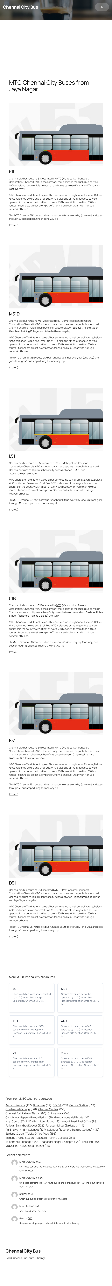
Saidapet (37, 1129)
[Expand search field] (102, 7)
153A (39, 1177)
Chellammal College (21, 1109)
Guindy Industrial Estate (72, 1117)
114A (37, 1206)
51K (12, 171)
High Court (15, 1121)
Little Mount (50, 1121)
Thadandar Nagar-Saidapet (60, 1142)
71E (32, 1193)
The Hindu (91, 1142)
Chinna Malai (59, 1113)
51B (12, 598)
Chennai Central (51, 1109)
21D (15, 1053)
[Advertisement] (56, 50)
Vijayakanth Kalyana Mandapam (28, 1146)
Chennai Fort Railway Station (26, 1113)
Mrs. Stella (25, 1206)
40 (14, 989)
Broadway (42, 1105)
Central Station (82, 1105)
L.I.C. (32, 1121)
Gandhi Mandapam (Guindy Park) (29, 1117)
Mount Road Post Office (79, 1121)
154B (64, 1053)
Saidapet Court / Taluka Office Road (31, 1133)
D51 (12, 882)
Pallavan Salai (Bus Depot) (25, 1125)
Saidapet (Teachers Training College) (73, 1129)
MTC (58, 178)
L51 (12, 456)
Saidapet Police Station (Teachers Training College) (40, 1138)
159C (16, 1021)
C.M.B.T (60, 1105)
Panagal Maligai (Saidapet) (65, 1125)
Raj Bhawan (16, 1129)
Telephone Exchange (22, 1142)
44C (64, 1021)
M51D (14, 313)
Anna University (19, 1105)
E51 (12, 740)
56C (64, 989)
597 (39, 1161)
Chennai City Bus (20, 7)
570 (30, 1218)
